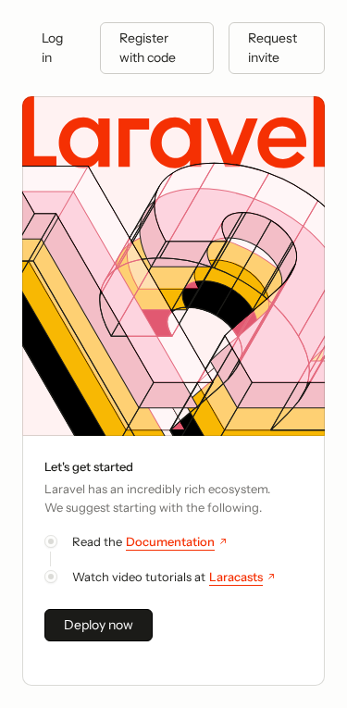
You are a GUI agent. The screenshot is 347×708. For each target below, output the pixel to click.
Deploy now (98, 624)
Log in (52, 48)
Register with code (147, 48)
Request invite (272, 48)
